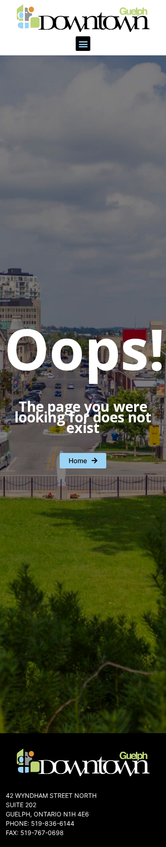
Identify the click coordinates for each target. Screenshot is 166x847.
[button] (83, 43)
